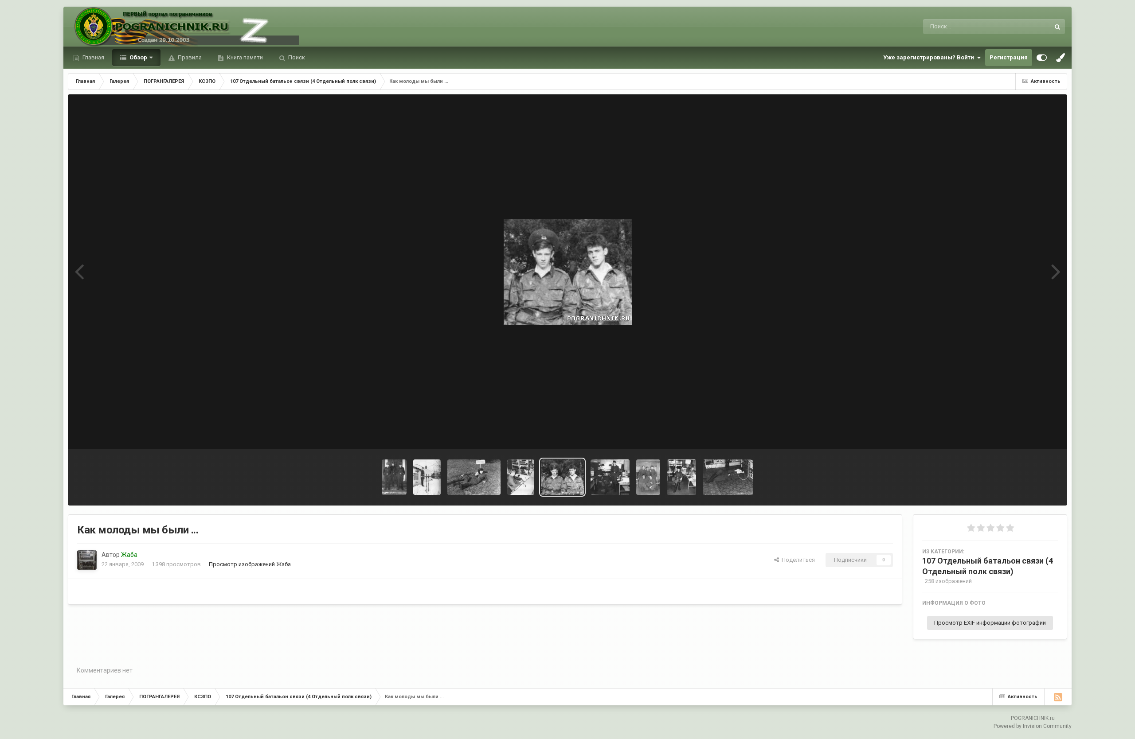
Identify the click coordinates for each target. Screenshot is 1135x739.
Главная (92, 57)
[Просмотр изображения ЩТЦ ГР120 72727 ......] (520, 477)
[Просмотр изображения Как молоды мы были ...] (562, 477)
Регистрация (1009, 57)
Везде (1030, 26)
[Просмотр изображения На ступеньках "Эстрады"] (394, 477)
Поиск (296, 57)
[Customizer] (1041, 57)
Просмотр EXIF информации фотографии (990, 622)
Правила (189, 57)
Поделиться (797, 559)
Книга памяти (244, 57)
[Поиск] (1057, 26)
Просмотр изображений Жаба (250, 564)
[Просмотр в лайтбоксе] (568, 272)
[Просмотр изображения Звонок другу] (728, 477)
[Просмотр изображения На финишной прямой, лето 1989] (474, 477)
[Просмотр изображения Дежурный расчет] (648, 477)
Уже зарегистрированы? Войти (930, 57)
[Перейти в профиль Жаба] (87, 560)
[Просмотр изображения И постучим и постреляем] (681, 477)
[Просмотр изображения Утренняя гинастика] (427, 477)
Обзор (137, 57)
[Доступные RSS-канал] (1058, 696)
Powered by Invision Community (1033, 726)
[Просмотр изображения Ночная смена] (610, 477)
